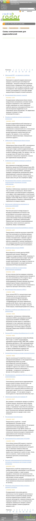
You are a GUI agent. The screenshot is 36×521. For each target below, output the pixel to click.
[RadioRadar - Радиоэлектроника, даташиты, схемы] (10, 16)
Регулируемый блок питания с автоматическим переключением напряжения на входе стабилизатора (18, 182)
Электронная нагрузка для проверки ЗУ (16, 396)
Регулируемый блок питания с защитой (16, 95)
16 (29, 71)
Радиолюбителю (13, 28)
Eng (3, 519)
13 (19, 71)
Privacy (15, 519)
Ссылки (15, 516)
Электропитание (24, 28)
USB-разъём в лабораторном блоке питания (17, 140)
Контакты (4, 8)
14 (22, 71)
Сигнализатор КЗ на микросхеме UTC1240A (17, 438)
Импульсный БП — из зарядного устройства (17, 75)
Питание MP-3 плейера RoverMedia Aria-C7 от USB (19, 333)
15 (26, 71)
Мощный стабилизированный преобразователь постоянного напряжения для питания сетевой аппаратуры (18, 462)
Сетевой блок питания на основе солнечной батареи (19, 353)
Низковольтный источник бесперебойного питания (19, 227)
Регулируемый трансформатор (13, 416)
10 (9, 71)
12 (16, 71)
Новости (3, 5)
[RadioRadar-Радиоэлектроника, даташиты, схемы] (1, 1)
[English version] (8, 1)
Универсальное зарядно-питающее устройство (18, 160)
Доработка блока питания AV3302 (14, 247)
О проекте (4, 7)
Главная (5, 28)
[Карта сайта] (4, 1)
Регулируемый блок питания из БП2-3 (15, 289)
